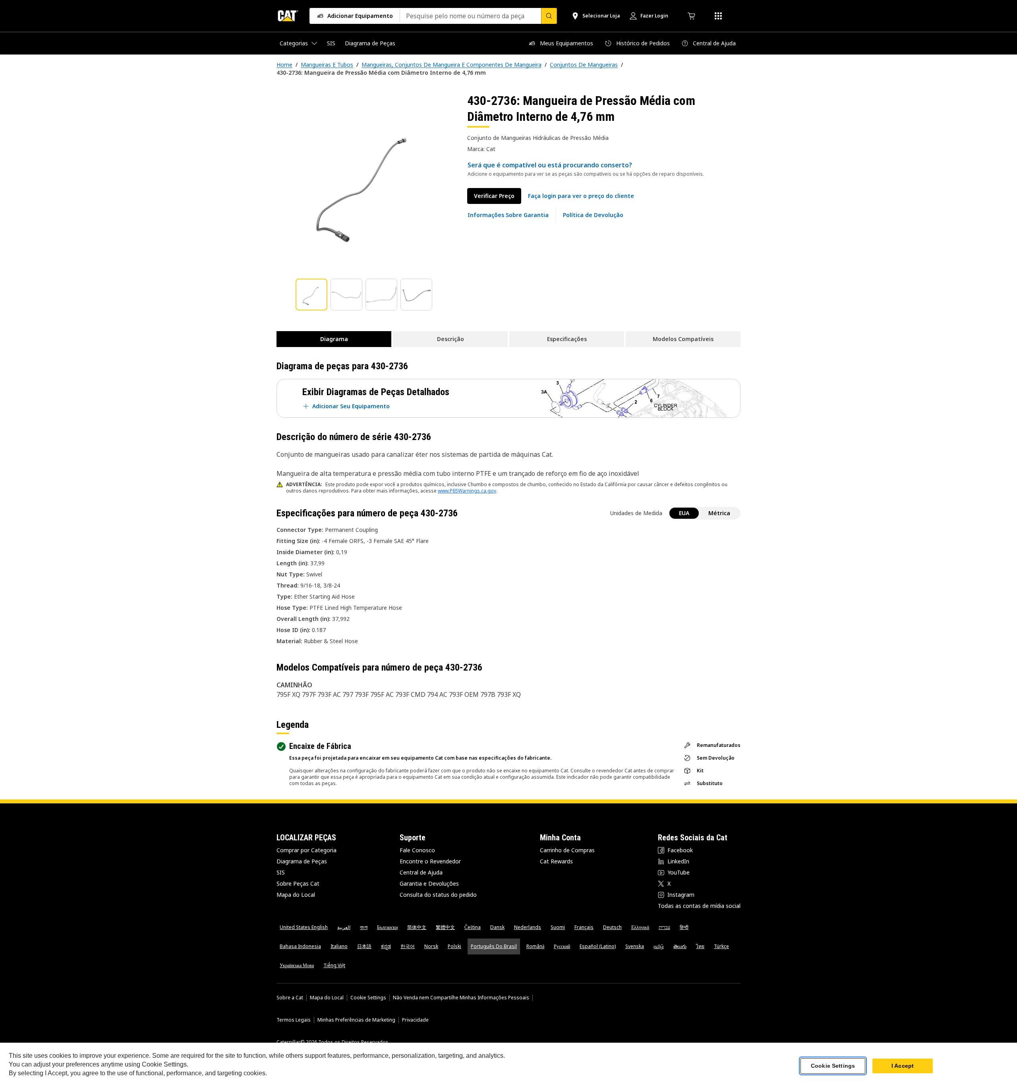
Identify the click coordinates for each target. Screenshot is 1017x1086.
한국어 (407, 946)
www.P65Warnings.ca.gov (467, 490)
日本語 (364, 946)
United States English (304, 927)
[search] (549, 16)
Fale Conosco (417, 850)
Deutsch (612, 927)
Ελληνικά (640, 927)
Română (535, 946)
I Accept (902, 1066)
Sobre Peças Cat (297, 883)
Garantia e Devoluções (429, 883)
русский (562, 946)
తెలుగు (679, 946)
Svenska (634, 946)
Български (387, 927)
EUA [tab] (684, 513)
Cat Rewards (556, 861)
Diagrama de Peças (301, 861)
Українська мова (297, 965)
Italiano (339, 946)
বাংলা (363, 927)
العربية (343, 927)
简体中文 (416, 927)
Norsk (431, 946)
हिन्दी (684, 927)
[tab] (311, 294)
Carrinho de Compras (567, 850)
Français (584, 927)
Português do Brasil (494, 946)
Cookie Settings (368, 998)
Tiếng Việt (334, 965)
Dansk (497, 927)
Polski (454, 946)
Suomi (558, 927)
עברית (664, 927)
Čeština (472, 927)
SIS (280, 872)
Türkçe (721, 946)
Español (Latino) (598, 946)
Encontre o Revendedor (430, 861)
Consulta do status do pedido (438, 894)
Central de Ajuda (421, 872)
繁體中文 (445, 927)
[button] (581, 196)
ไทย (700, 946)
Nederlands (527, 927)
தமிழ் (659, 946)
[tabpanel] (365, 182)
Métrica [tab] (719, 513)
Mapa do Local (295, 894)
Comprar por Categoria (306, 850)
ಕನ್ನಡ (386, 946)
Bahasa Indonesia (300, 946)
